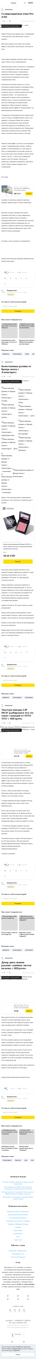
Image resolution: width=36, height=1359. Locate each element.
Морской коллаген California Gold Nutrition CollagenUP (26, 934)
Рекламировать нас (18, 1254)
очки (27, 354)
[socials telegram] (25, 1311)
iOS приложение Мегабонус (18, 1218)
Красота (18, 1160)
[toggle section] (19, 1201)
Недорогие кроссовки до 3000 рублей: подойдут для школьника (26, 342)
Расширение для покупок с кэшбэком (18, 1221)
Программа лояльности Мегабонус (18, 1211)
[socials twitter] (20, 1311)
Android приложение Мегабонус (18, 1214)
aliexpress (6, 354)
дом (26, 1160)
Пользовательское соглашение (17, 1325)
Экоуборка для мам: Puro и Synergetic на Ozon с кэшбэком (9, 1148)
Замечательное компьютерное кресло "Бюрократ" (26, 1148)
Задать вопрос (18, 1230)
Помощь (18, 1227)
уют (32, 1160)
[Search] (25, 3)
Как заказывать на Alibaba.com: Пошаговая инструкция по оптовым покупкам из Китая (18, 1188)
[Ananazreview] (3, 9)
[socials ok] (15, 1311)
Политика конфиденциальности (18, 1327)
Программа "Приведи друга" (18, 1250)
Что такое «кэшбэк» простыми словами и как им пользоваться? (18, 1183)
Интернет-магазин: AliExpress (21, 186)
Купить (29, 193)
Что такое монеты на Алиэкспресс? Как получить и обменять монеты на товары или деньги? (18, 1193)
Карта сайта (18, 1240)
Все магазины (18, 1233)
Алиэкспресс (17, 354)
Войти (30, 3)
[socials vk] (11, 1311)
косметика (29, 697)
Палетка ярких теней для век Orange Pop (9, 933)
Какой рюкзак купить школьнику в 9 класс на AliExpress (9, 342)
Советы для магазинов (18, 1257)
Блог (18, 1236)
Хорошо (18, 1354)
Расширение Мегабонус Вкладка (18, 1224)
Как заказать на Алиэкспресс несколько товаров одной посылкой (18, 1198)
